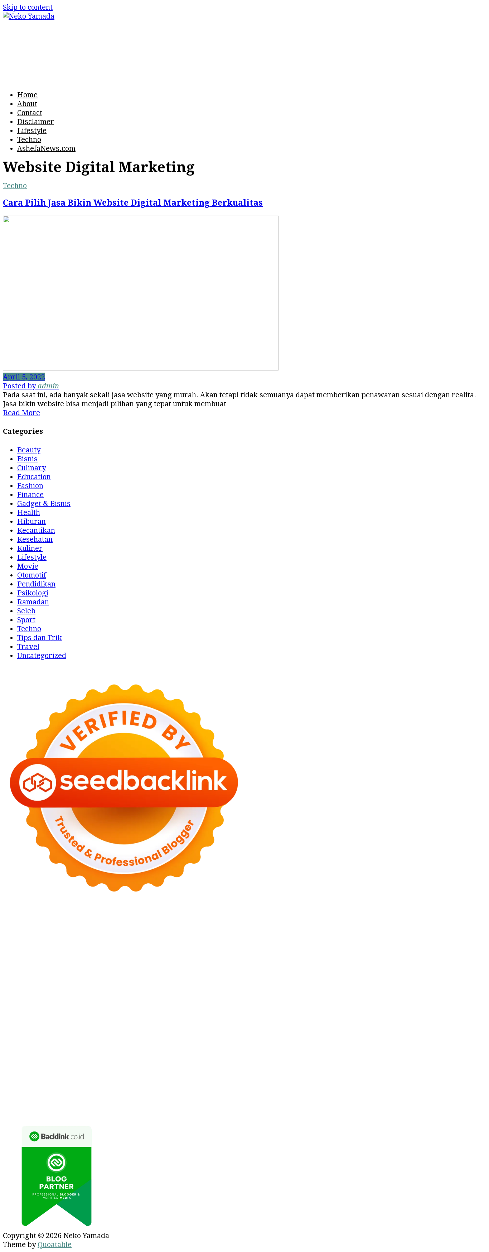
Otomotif (31, 575)
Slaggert (291, 958)
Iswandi (297, 1047)
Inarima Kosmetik (75, 1011)
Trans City (276, 1038)
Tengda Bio (21, 994)
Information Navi (32, 1038)
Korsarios (466, 1002)
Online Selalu (350, 1065)
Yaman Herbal (175, 1020)
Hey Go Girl (327, 922)
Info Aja (150, 1074)
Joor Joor (117, 1002)
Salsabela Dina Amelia (319, 1056)
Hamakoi (109, 967)
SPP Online (157, 985)
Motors (15, 922)
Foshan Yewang (162, 931)
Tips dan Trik (39, 637)
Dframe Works (379, 931)
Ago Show (314, 976)
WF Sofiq (183, 976)
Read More (21, 412)
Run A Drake (409, 1020)
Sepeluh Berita (185, 1110)
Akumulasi (423, 1074)
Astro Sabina (317, 940)
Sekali (204, 1101)
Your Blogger (223, 1065)
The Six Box (215, 1011)
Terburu (342, 1083)
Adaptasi (299, 1074)
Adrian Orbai (241, 985)
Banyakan (453, 1092)
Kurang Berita (426, 1056)
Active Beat (220, 1020)
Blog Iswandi (107, 1056)
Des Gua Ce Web (331, 1029)
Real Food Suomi (386, 1002)
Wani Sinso (231, 958)
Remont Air (148, 1029)
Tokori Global (263, 1020)
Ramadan (33, 602)
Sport (26, 619)
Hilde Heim (425, 931)
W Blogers (119, 949)
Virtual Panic (254, 967)
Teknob (244, 1038)
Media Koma (94, 1065)
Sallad (155, 976)
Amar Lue (164, 994)
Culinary (31, 467)
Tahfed (375, 1038)
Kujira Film (127, 994)
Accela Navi (332, 931)
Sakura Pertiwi (451, 1065)
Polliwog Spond (419, 922)
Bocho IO (18, 1029)
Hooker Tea (61, 994)
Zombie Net (410, 967)
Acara (272, 1074)
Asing (39, 1083)
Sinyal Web (53, 1065)
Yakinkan (150, 1101)
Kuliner (30, 548)
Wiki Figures (65, 931)
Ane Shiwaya (238, 994)
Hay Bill (113, 1029)
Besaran (17, 1101)
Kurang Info (379, 1056)
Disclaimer (35, 121)
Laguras (39, 985)
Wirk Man (406, 1038)
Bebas (237, 1083)
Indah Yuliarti (111, 1074)
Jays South (132, 958)
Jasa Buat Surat (152, 967)
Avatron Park (271, 940)
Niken (469, 1038)
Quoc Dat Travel (126, 940)
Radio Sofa (114, 1047)
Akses (71, 1092)
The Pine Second (334, 985)
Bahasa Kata (380, 1110)
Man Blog (441, 1038)
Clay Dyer (51, 1029)
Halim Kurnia (26, 1074)
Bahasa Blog (99, 1110)
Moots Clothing (204, 967)
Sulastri (339, 967)
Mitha (32, 958)
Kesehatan (35, 539)
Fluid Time (404, 994)
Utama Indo (422, 958)
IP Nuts (346, 1011)
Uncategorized (41, 655)
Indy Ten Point (169, 1011)
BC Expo (201, 1002)
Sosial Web (180, 1065)
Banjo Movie (454, 1020)
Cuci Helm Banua (342, 1047)
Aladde (263, 958)
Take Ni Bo (293, 931)
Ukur (282, 1092)
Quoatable (55, 1244)
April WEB (192, 958)
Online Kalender (329, 1002)
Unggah (212, 1092)
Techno (29, 139)
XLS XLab (133, 1020)
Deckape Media (314, 1020)
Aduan (440, 1083)
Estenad (78, 967)
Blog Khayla (151, 1056)
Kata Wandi (392, 1047)
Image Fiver (184, 922)
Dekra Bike (281, 1002)
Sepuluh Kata (424, 1101)
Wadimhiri (465, 931)
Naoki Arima (190, 1029)
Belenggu (265, 1083)
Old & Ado (461, 1011)
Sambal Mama (377, 958)
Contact (29, 112)
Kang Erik (312, 1038)
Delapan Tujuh (137, 922)
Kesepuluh (269, 1101)
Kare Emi (199, 994)
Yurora (404, 949)
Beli (161, 1083)
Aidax (13, 967)
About (27, 103)
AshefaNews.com (46, 148)
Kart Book (93, 985)
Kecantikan (36, 530)
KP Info (456, 958)
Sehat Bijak (184, 1074)
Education (34, 476)
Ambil (393, 1074)
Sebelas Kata (304, 1065)
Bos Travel (172, 1038)
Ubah (236, 1092)
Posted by (31, 386)
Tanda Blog (140, 1110)
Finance (30, 494)
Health (28, 512)
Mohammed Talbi (72, 1002)
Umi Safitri (68, 1074)
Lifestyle (32, 130)
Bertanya (219, 1074)
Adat (323, 1074)
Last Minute (23, 1011)
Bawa (179, 1083)
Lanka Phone (254, 922)
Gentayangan (357, 1092)
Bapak (391, 1092)
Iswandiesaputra (190, 1047)
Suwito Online (26, 1047)
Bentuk (314, 1083)
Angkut (15, 1083)
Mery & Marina (84, 976)
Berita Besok (138, 1065)
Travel (28, 646)
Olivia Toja (327, 949)
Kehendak (233, 1101)
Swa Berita (290, 949)
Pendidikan (36, 584)
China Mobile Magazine (416, 976)
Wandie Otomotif (54, 1056)
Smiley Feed (197, 985)
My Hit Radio (329, 958)
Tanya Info (290, 1110)
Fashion (30, 485)
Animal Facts (72, 1020)
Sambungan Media (320, 1101)
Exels (64, 985)
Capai (188, 1092)
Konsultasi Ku (377, 1101)
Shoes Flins (22, 1002)
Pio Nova (467, 994)
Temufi (94, 994)
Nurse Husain (300, 967)
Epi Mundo (425, 940)
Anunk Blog (48, 922)
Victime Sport (309, 1011)
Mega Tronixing (391, 985)
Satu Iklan (264, 1065)
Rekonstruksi (273, 976)
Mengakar (41, 1092)
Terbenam (207, 1083)
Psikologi (32, 593)
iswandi (147, 1047)
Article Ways (238, 1002)
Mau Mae (346, 1038)
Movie (27, 566)
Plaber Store (211, 931)
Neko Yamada (112, 931)
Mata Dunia (211, 1038)
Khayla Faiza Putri (251, 1047)
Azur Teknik (90, 922)
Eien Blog (128, 976)
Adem (13, 1092)
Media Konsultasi (241, 1110)
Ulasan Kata (313, 1092)
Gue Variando (26, 1020)
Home (27, 94)
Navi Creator (73, 1047)
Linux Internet (277, 1029)
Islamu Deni (208, 949)
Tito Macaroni (440, 1029)
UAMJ (105, 1020)
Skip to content (28, 7)
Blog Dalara (361, 940)
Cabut (367, 1083)
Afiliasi (249, 1074)
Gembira (119, 1101)
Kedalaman (52, 1101)
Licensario (126, 1011)
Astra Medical (260, 1011)
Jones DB (78, 1038)
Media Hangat (333, 1110)
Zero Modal (253, 931)
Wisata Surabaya (123, 1038)
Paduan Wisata (398, 1065)
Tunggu (259, 1092)
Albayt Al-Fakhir (183, 940)
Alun (358, 1074)
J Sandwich (232, 1029)
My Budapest (364, 1020)
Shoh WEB (371, 967)
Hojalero (41, 976)
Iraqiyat (437, 994)
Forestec (83, 1029)
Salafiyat (46, 949)
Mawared (432, 1002)
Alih (375, 1074)
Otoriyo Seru (381, 1011)
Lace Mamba (370, 922)
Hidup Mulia (354, 976)
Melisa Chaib (369, 949)
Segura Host (440, 985)
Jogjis (103, 958)
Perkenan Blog (52, 1110)
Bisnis (27, 459)
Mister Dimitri (224, 976)
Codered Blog (361, 994)
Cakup (417, 1083)
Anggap (96, 1092)
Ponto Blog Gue (159, 1002)
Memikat (87, 1101)
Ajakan (465, 1083)
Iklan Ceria (81, 949)
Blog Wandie (259, 1056)
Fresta (162, 958)
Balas (117, 1083)
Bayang (141, 1083)
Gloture (124, 985)
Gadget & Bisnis (44, 503)
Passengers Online (65, 940)
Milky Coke (423, 1011)
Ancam (454, 1074)
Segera (180, 1101)
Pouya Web (281, 994)
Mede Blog (319, 994)
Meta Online (438, 949)
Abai (341, 1074)
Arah (58, 1083)
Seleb (26, 611)
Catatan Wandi (438, 1047)
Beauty (28, 450)
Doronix (291, 922)
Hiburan (31, 521)
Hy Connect (43, 967)
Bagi (76, 1083)
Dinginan (419, 1092)
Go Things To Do (387, 1029)
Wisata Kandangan (204, 1056)
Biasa (291, 1083)
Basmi (96, 1083)
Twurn (393, 940)
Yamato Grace (162, 949)
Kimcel (218, 922)
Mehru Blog (250, 949)
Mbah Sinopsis (67, 958)
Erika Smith (285, 985)
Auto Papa (230, 940)
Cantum (392, 1083)
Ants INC (18, 940)
